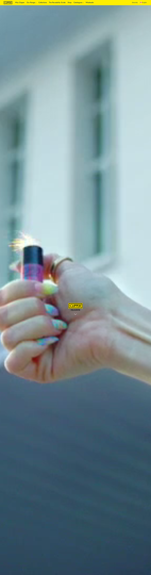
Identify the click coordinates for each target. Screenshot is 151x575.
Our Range (31, 2)
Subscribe (135, 2)
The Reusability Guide (57, 2)
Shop (69, 2)
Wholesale (90, 2)
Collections (42, 2)
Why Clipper (20, 2)
